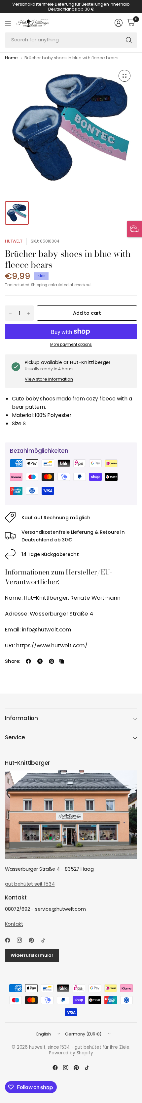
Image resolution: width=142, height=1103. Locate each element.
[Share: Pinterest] (51, 661)
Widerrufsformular (32, 955)
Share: (12, 661)
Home (11, 58)
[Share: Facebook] (28, 661)
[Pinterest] (34, 940)
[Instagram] (22, 940)
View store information (49, 379)
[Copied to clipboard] (61, 661)
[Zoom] (124, 76)
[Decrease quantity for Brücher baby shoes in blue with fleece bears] (10, 313)
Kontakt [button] (14, 924)
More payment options (71, 344)
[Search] (129, 40)
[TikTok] (46, 940)
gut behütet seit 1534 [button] (29, 884)
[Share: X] (40, 661)
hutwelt (13, 241)
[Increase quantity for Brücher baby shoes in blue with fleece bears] (28, 313)
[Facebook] (10, 940)
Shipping (39, 285)
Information (21, 718)
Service (15, 737)
